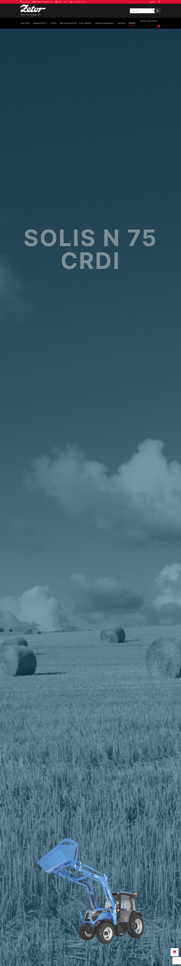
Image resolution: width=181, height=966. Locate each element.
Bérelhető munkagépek (104, 23)
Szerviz (54, 23)
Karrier (152, 2)
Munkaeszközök (39, 23)
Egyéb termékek (85, 23)
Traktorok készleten (67, 23)
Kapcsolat (122, 23)
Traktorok (24, 23)
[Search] (158, 10)
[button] (174, 952)
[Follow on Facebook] (159, 2)
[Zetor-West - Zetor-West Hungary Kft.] (33, 8)
